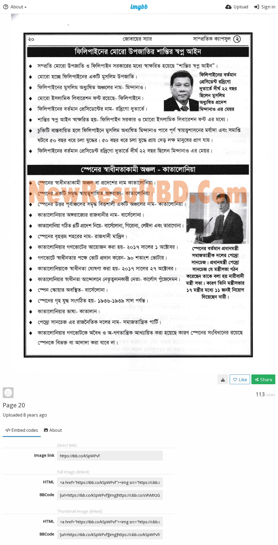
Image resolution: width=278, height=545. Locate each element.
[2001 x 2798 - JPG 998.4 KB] (222, 379)
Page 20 (14, 405)
